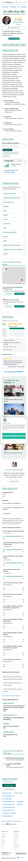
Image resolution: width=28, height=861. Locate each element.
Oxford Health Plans (9, 193)
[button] (21, 527)
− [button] (4, 271)
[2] (7, 346)
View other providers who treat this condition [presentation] (11, 171)
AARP (4, 228)
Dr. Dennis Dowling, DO (8, 801)
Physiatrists (13, 7)
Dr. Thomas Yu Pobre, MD (9, 813)
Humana (5, 254)
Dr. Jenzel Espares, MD (8, 804)
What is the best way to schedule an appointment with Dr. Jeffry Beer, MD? (13, 678)
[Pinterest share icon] (25, 854)
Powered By (4, 824)
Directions (9, 293)
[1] (4, 346)
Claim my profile (14, 481)
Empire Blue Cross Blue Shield (12, 245)
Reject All (14, 434)
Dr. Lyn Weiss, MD (7, 798)
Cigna (4, 211)
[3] (9, 346)
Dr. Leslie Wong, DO (7, 816)
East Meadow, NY (15, 28)
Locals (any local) (8, 202)
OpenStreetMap (18, 283)
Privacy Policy (22, 428)
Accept (14, 437)
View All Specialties (7, 781)
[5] (15, 346)
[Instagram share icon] (19, 854)
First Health (6, 223)
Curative (5, 236)
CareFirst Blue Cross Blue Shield (13, 249)
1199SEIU (5, 219)
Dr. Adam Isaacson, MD (8, 810)
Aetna (5, 241)
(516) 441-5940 (20, 306)
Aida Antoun (20, 801)
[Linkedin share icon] (21, 854)
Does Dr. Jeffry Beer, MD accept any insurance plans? (12, 684)
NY (18, 7)
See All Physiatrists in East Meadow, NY (11, 821)
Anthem (5, 215)
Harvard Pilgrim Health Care (11, 198)
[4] (12, 346)
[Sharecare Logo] (10, 2)
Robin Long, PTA (6, 793)
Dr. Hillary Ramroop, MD (8, 807)
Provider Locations (14, 45)
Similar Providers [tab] (9, 785)
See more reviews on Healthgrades (14, 371)
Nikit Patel (19, 804)
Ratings (23, 45)
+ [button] (4, 269)
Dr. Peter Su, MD (18, 793)
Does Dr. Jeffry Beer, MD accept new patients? (12, 690)
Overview (4, 45)
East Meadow (23, 7)
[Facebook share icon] (16, 854)
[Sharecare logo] (14, 853)
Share (19, 24)
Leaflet (13, 283)
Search (17, 2)
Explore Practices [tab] (9, 789)
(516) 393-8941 (20, 293)
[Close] (25, 418)
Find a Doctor (4, 7)
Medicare (6, 206)
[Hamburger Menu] (4, 2)
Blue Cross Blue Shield (10, 232)
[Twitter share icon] (23, 854)
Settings (14, 440)
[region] (14, 430)
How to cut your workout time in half (13, 453)
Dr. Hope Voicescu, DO (8, 796)
